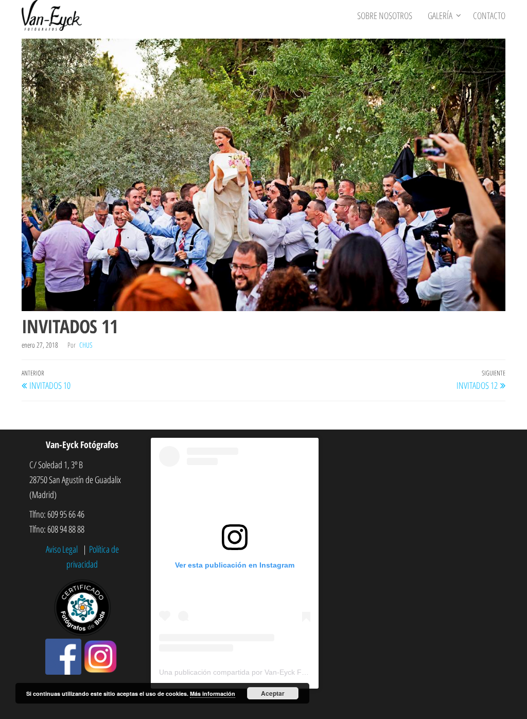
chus (86, 345)
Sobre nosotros (384, 15)
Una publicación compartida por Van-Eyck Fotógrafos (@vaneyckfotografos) (283, 672)
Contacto (489, 15)
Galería (440, 15)
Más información (212, 693)
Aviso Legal (63, 549)
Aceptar (273, 693)
